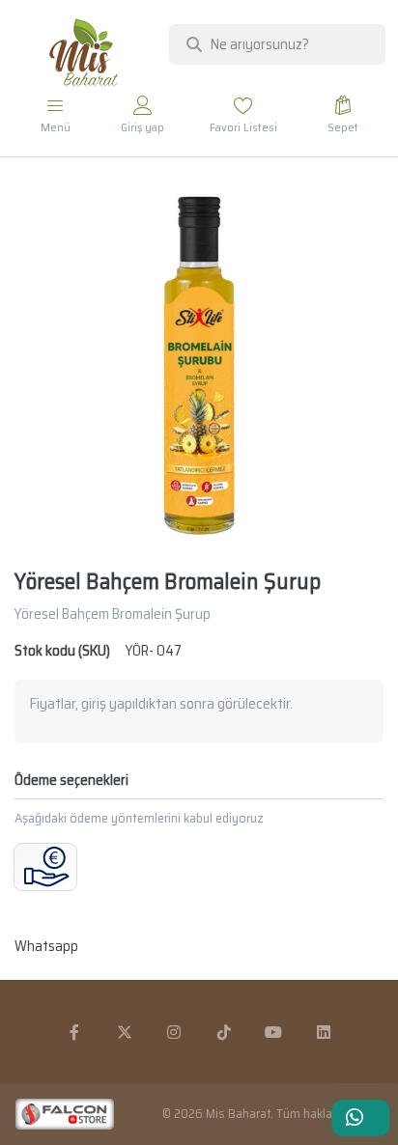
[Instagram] (174, 1032)
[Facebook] (74, 1032)
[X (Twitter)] (124, 1032)
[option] (199, 365)
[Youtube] (274, 1032)
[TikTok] (224, 1032)
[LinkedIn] (323, 1032)
